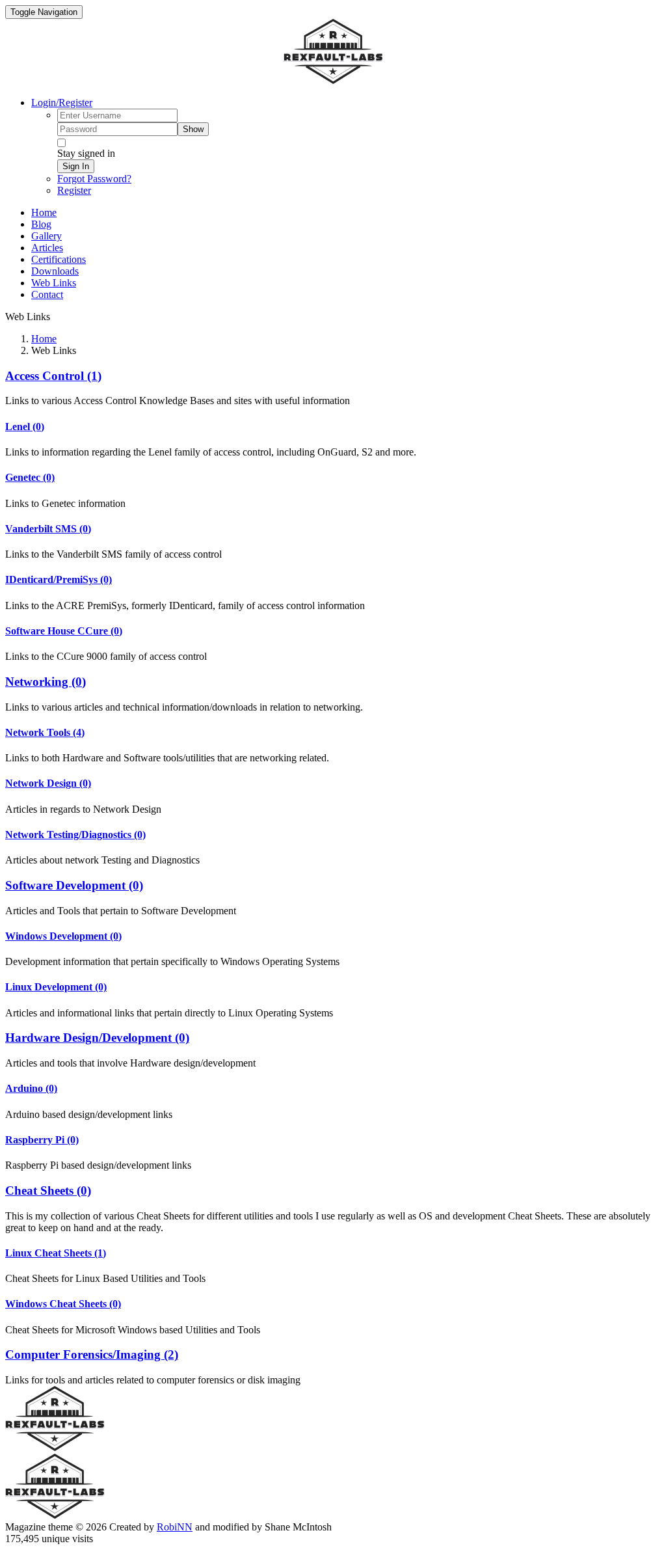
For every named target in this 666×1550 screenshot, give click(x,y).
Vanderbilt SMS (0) (48, 528)
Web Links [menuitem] (53, 282)
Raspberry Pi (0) (42, 1139)
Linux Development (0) (56, 986)
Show (193, 129)
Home (44, 338)
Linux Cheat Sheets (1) (55, 1252)
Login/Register (61, 102)
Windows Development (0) (63, 936)
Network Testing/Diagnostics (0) (75, 834)
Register (74, 190)
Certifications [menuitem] (58, 259)
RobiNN (175, 1526)
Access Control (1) (53, 376)
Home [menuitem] (44, 212)
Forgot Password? (94, 178)
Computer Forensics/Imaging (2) (91, 1354)
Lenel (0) (24, 426)
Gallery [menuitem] (46, 235)
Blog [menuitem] (41, 224)
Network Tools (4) (45, 732)
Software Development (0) (74, 885)
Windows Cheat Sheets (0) (63, 1303)
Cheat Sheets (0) (48, 1190)
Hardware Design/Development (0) (97, 1037)
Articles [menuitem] (47, 247)
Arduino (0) (31, 1088)
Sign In (75, 166)
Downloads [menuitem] (55, 271)
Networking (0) (45, 681)
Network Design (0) (48, 783)
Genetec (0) (30, 477)
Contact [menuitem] (47, 294)
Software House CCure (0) (63, 630)
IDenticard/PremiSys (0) (58, 579)
